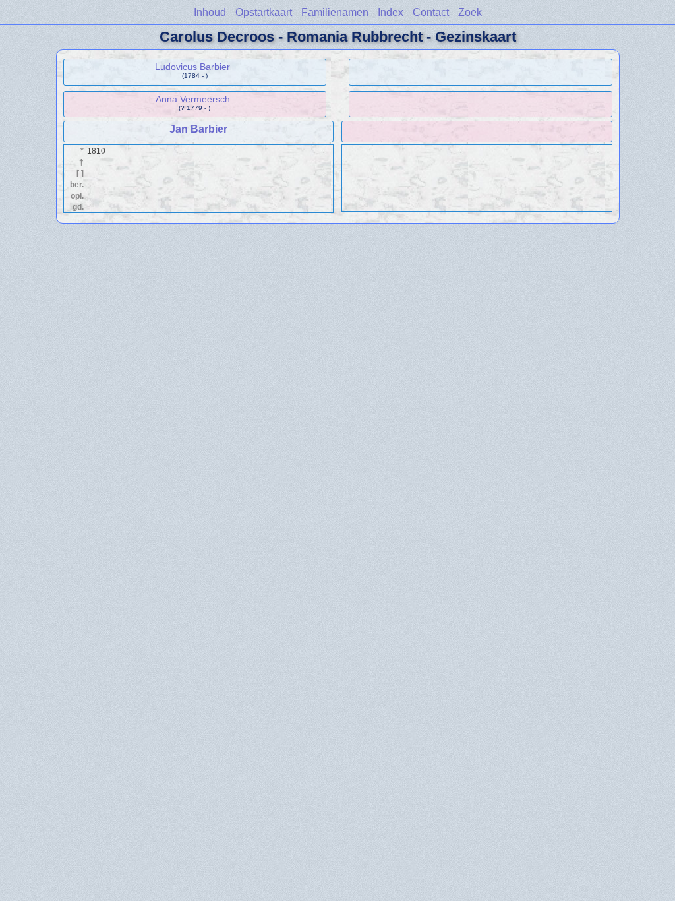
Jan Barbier (198, 129)
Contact (431, 12)
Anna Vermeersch (193, 99)
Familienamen (334, 12)
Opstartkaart (263, 12)
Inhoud (210, 12)
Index (390, 12)
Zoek (470, 12)
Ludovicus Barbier (192, 66)
